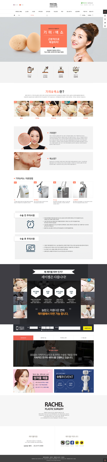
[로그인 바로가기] (90, 5)
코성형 (33, 11)
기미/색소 (32, 15)
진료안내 (62, 457)
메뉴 (105, 12)
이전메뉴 (83, 15)
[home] (53, 7)
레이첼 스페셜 (19, 11)
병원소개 (91, 11)
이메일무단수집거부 (57, 457)
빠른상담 (105, 23)
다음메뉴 (89, 15)
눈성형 (26, 11)
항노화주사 (69, 11)
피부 (62, 11)
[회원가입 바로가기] (93, 5)
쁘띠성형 (40, 11)
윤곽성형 (48, 11)
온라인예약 (105, 15)
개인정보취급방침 (46, 457)
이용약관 (51, 457)
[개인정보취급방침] (50, 330)
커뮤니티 (85, 11)
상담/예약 (77, 11)
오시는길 (105, 26)
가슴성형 (56, 11)
